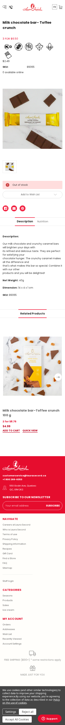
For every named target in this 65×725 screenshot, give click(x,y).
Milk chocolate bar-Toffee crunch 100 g (31, 412)
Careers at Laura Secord (16, 524)
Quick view (30, 430)
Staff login (8, 581)
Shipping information (14, 544)
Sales (6, 605)
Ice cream (8, 610)
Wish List (7, 634)
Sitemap (7, 568)
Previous (7, 377)
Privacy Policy (10, 539)
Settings (10, 712)
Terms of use (10, 534)
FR (54, 7)
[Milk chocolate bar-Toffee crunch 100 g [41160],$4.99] (32, 366)
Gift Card (7, 553)
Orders (7, 624)
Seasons (7, 595)
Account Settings (12, 643)
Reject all (27, 712)
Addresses (9, 629)
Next (58, 377)
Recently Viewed (12, 638)
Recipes (7, 548)
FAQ (5, 563)
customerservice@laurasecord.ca (24, 475)
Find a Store (9, 558)
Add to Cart (11, 430)
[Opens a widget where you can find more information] (50, 719)
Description (25, 221)
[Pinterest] (22, 208)
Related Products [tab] (32, 313)
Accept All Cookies (17, 719)
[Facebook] (5, 208)
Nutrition (42, 221)
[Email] (14, 208)
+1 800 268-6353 (12, 479)
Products (8, 600)
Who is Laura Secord (14, 529)
